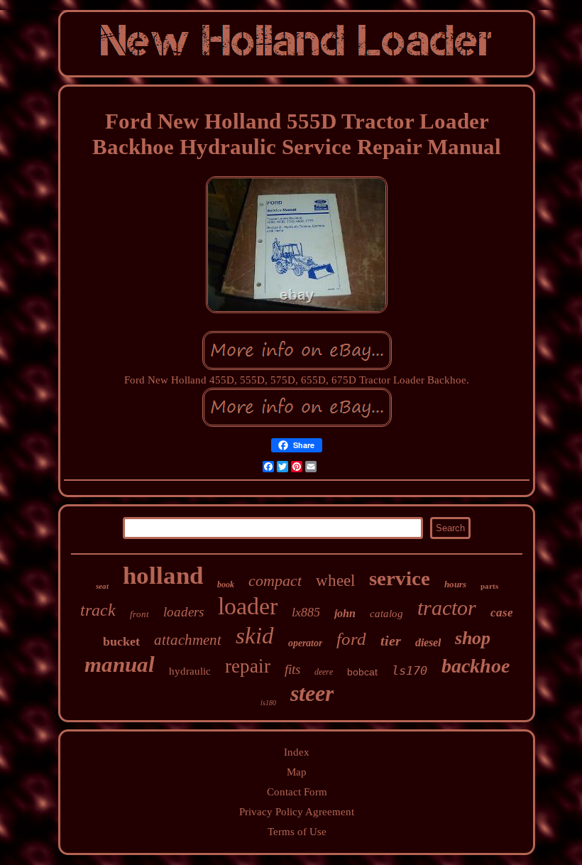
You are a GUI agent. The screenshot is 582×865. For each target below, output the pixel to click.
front (139, 614)
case (501, 612)
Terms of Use (297, 831)
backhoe (475, 666)
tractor (446, 607)
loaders (183, 611)
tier (390, 640)
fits (292, 669)
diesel (428, 642)
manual (119, 664)
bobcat (362, 672)
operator (305, 643)
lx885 (306, 612)
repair (247, 666)
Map (297, 772)
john (345, 613)
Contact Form (297, 792)
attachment (187, 639)
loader (248, 606)
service (399, 578)
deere (323, 672)
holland (163, 575)
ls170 (409, 670)
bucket (121, 641)
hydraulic (190, 671)
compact (275, 580)
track (98, 610)
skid (255, 635)
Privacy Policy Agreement (296, 811)
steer (312, 693)
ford (351, 638)
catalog (386, 613)
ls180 (268, 703)
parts (489, 586)
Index (296, 752)
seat (102, 586)
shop (472, 638)
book (225, 584)
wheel (335, 580)
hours (455, 584)
